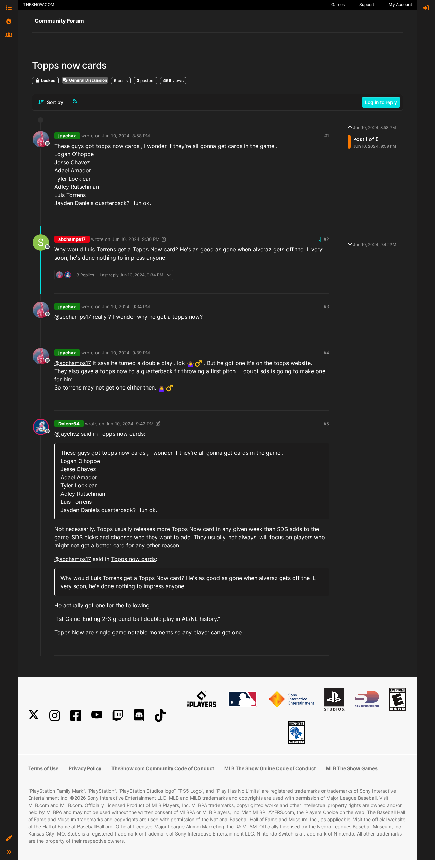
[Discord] (139, 715)
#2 (326, 239)
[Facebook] (75, 715)
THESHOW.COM (38, 4)
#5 (326, 423)
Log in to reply (381, 102)
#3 (326, 306)
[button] (9, 838)
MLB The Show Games (352, 768)
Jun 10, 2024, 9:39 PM (126, 352)
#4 (326, 352)
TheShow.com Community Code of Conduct (162, 768)
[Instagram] (54, 715)
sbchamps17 (72, 239)
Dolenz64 (69, 423)
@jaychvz (66, 433)
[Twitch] (117, 715)
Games (338, 4)
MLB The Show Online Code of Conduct (270, 768)
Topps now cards (121, 433)
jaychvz (67, 135)
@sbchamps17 (72, 316)
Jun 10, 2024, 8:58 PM (126, 135)
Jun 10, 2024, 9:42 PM (130, 423)
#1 (326, 135)
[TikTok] (160, 715)
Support (366, 4)
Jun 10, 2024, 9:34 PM (126, 306)
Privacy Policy (85, 768)
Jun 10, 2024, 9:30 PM (136, 239)
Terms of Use (43, 768)
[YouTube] (96, 715)
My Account (400, 4)
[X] (33, 715)
